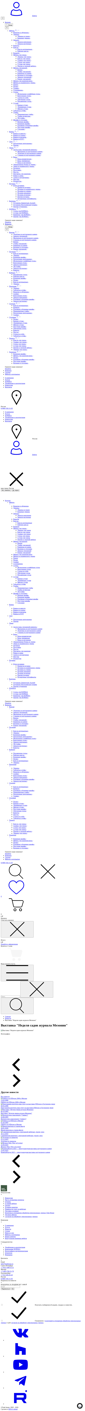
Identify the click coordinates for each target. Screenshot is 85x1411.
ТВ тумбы (21, 592)
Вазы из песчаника (24, 640)
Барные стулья (22, 578)
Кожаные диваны (23, 512)
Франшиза (8, 1255)
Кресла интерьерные (24, 523)
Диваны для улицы (24, 530)
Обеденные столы (23, 573)
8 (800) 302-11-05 (7, 1279)
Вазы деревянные (23, 638)
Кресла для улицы (23, 532)
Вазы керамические (24, 636)
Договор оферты (11, 1215)
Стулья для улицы (23, 538)
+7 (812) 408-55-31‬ (7, 1267)
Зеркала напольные (24, 515)
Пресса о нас (9, 1233)
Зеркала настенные (24, 517)
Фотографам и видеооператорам (16, 1251)
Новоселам (9, 385)
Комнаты (8, 224)
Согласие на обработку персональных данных (21, 1216)
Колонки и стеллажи (24, 549)
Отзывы (8, 1202)
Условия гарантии (11, 1207)
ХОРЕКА (8, 381)
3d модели (8, 1253)
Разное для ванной (24, 552)
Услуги (7, 380)
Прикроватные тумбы (25, 588)
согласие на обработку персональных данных (27, 1323)
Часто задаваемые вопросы (14, 1200)
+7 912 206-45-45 (7, 1275)
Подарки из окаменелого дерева (28, 668)
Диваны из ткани (23, 510)
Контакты (8, 387)
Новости (8, 1229)
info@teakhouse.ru (7, 1264)
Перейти (8, 222)
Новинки (8, 370)
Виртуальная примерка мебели (16, 1238)
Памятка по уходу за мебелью (15, 1209)
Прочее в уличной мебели (26, 539)
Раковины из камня (24, 547)
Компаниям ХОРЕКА (12, 1249)
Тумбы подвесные (23, 590)
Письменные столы (24, 575)
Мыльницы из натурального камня (29, 629)
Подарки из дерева (24, 670)
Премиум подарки (23, 666)
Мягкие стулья (22, 582)
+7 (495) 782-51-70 (7, 1271)
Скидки (7, 372)
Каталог (8, 22)
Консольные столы (24, 569)
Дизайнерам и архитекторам (15, 383)
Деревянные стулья (24, 580)
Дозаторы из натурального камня (29, 631)
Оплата (7, 1205)
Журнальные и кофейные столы (28, 567)
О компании (9, 378)
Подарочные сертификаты (26, 677)
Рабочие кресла (22, 525)
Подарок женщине (24, 671)
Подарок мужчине (23, 673)
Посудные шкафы (23, 601)
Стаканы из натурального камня (28, 632)
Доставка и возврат (12, 1211)
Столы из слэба (22, 571)
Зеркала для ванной (24, 551)
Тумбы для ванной (24, 545)
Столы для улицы (23, 536)
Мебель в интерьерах (12, 374)
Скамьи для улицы (24, 534)
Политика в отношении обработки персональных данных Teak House (29, 1213)
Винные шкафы (23, 595)
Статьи (7, 1231)
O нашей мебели (11, 1203)
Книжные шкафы (23, 597)
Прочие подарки (23, 675)
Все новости (5, 1096)
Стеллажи (20, 603)
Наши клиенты (10, 1236)
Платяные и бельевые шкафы (27, 599)
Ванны (19, 543)
